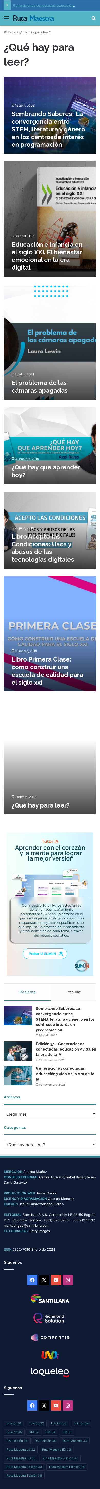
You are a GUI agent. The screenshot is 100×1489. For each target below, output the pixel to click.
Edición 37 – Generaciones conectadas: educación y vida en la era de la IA (66, 1049)
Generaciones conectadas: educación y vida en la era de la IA (65, 1073)
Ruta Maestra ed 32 (21, 1449)
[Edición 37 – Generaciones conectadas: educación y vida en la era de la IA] (18, 1051)
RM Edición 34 (17, 1441)
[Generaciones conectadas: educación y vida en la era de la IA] (18, 1075)
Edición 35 (14, 1432)
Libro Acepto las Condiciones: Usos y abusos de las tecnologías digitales (43, 548)
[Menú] (6, 20)
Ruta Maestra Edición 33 (24, 1467)
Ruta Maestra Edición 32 (60, 1458)
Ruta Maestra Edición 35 (24, 1475)
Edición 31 (14, 1423)
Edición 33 (58, 1423)
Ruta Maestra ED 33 (56, 1449)
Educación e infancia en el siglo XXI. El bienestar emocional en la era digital (47, 256)
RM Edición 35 (45, 1441)
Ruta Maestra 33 (75, 1441)
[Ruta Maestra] (33, 18)
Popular (73, 992)
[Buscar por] (93, 20)
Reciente (27, 992)
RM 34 (50, 1432)
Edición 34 (81, 1423)
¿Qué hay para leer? (41, 805)
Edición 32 (36, 1423)
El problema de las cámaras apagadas (40, 386)
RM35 (67, 1432)
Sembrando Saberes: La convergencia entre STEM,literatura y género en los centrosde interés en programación (48, 129)
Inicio (11, 32)
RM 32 (33, 1432)
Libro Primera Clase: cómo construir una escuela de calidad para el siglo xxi (47, 671)
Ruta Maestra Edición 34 (67, 1467)
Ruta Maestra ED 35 (21, 1458)
